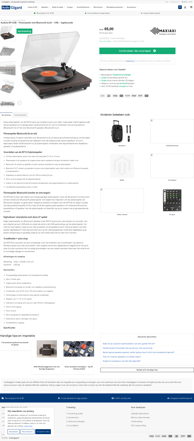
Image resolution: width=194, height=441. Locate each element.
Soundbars (73, 425)
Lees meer (28, 426)
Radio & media (57, 7)
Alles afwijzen (27, 432)
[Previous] (21, 65)
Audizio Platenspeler (19, 20)
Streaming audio (75, 414)
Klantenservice (175, 2)
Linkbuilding (136, 421)
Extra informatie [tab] (20, 115)
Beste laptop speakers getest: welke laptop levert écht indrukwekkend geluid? (138, 352)
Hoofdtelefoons (83, 7)
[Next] (92, 65)
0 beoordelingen (117, 38)
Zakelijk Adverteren (140, 414)
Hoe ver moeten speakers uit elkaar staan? (122, 357)
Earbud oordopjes (76, 421)
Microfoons (98, 7)
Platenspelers (5, 20)
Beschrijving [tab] (6, 115)
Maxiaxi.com (130, 61)
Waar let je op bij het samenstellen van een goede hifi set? (129, 344)
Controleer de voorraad (135, 50)
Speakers (44, 7)
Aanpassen (13, 432)
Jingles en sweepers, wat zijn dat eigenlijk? (122, 361)
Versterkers (73, 417)
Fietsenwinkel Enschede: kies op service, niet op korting (127, 348)
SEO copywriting (138, 425)
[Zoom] (19, 103)
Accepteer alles (43, 432)
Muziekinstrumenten (115, 7)
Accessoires (131, 7)
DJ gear (70, 7)
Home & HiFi (32, 7)
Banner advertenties (140, 417)
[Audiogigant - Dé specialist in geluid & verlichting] (13, 7)
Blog (166, 2)
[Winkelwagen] (191, 7)
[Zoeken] (180, 7)
